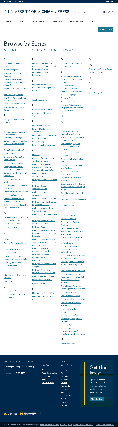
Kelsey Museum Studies (42, 109)
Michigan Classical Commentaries (40, 174)
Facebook (65, 376)
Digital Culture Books (12, 223)
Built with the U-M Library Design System (56, 425)
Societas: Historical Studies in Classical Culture (73, 154)
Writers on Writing (97, 72)
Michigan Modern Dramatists (44, 198)
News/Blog (65, 392)
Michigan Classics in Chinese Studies (44, 181)
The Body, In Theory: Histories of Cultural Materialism (69, 249)
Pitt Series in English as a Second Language (71, 93)
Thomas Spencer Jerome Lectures (71, 320)
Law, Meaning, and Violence (44, 135)
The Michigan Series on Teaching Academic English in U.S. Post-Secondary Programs (72, 278)
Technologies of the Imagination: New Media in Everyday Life (72, 231)
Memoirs (36, 154)
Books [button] (9, 21)
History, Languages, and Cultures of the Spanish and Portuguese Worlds (44, 66)
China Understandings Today (16, 150)
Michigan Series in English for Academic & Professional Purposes (44, 233)
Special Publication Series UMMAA (72, 160)
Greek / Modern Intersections (16, 298)
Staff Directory (66, 395)
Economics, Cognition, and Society (15, 238)
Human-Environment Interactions (41, 73)
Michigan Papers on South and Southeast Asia (43, 222)
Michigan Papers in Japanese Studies (44, 215)
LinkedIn (64, 383)
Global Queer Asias (12, 291)
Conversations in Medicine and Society (15, 180)
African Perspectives (12, 69)
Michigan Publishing (13, 1)
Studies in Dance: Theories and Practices (72, 166)
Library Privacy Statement (83, 425)
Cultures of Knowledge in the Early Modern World (16, 206)
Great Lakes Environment (14, 294)
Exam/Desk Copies (49, 373)
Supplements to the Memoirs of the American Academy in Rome (73, 187)
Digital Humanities (11, 227)
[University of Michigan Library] (12, 413)
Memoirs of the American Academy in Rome (43, 159)
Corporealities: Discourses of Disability (15, 186)
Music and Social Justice (42, 279)
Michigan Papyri (39, 227)
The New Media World (70, 295)
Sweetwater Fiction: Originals (73, 199)
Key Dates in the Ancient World (43, 114)
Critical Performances (13, 195)
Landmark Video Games (42, 125)
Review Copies (48, 383)
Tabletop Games (68, 215)
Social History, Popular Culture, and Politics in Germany (70, 146)
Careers (64, 373)
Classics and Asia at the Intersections (14, 158)
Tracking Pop (66, 325)
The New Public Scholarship (73, 299)
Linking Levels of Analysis (43, 145)
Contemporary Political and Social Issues (15, 174)
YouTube (64, 405)
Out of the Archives (69, 67)
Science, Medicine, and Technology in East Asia (71, 132)
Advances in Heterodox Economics (14, 64)
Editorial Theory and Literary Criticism (16, 244)
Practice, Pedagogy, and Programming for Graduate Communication (72, 108)
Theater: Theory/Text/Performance (72, 313)
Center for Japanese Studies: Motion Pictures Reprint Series (16, 144)
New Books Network (65, 387)
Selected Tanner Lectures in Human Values (72, 138)
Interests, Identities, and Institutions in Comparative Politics (43, 87)
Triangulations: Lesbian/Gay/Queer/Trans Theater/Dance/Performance (73, 331)
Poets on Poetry (67, 98)
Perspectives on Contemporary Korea (69, 86)
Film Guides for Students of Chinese (15, 276)
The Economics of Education (73, 271)
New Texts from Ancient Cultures (42, 297)
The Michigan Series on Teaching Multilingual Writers (73, 287)
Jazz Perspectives (39, 100)
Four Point (8, 281)
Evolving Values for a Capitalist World (12, 263)
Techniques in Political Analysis (70, 223)
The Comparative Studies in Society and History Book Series (72, 264)
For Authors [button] (38, 21)
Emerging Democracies (13, 249)
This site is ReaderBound (105, 425)
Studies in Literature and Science (71, 179)
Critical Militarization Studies (16, 192)
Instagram (65, 379)
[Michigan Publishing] (31, 413)
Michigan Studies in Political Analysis (44, 265)
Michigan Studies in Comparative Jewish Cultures (44, 249)
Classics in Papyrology (13, 163)
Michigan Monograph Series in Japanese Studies (44, 203)
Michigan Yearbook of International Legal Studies (43, 271)
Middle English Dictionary (43, 276)
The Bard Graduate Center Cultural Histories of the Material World (72, 240)
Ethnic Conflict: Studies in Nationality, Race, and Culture (16, 257)
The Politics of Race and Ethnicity (71, 304)
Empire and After (11, 253)
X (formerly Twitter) (65, 400)
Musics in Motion (39, 283)
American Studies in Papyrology (12, 74)
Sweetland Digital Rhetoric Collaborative (72, 194)
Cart (111, 11)
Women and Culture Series (100, 69)
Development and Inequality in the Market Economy (16, 218)
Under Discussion (68, 343)
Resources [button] (57, 21)
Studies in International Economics (70, 172)
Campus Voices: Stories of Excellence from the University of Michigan (14, 135)
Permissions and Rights (48, 378)
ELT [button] (22, 21)
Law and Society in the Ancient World (42, 130)
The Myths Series (68, 292)
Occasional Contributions (71, 63)
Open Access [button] (77, 21)
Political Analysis (68, 101)
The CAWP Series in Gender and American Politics (73, 256)
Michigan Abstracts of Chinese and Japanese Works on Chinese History (43, 167)
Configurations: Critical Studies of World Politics (14, 168)
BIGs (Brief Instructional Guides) (14, 120)
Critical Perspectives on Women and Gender (14, 200)
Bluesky (64, 370)
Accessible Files (48, 370)
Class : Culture (9, 153)
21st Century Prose (97, 93)
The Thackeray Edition (70, 309)
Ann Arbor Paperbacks (13, 94)
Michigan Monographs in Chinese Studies (42, 209)
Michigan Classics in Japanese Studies (41, 187)
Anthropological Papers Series (14, 108)
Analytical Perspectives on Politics (15, 89)
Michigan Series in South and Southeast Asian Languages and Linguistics (44, 242)
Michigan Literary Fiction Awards (42, 193)
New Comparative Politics (43, 293)
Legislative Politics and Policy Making (42, 140)
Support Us (106, 29)
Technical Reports (68, 218)
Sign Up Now (97, 399)
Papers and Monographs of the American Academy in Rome (72, 79)
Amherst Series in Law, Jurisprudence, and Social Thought (14, 82)
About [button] (94, 21)
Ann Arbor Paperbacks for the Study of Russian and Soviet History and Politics (15, 101)
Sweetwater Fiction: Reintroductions (69, 204)
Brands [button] (109, 1)
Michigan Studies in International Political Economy (41, 257)
